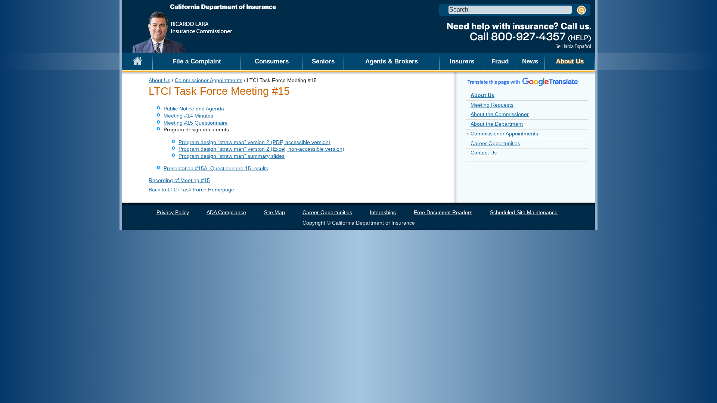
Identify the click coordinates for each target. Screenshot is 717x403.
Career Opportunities (495, 143)
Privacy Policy (172, 212)
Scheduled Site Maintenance (524, 212)
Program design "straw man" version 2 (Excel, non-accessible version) (261, 149)
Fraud (500, 61)
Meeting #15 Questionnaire (196, 123)
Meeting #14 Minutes (188, 116)
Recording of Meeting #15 (179, 180)
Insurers (462, 61)
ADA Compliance (226, 212)
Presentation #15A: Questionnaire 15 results (216, 168)
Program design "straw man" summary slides (232, 156)
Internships (383, 212)
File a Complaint (197, 61)
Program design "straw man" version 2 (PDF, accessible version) (254, 142)
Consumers (272, 61)
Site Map (274, 212)
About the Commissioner (500, 114)
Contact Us (484, 153)
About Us (570, 61)
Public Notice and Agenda (194, 109)
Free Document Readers (443, 212)
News (530, 61)
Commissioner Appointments (208, 80)
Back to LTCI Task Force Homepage (191, 190)
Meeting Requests (492, 105)
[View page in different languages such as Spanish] (523, 82)
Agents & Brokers (391, 61)
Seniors (323, 61)
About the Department (497, 124)
